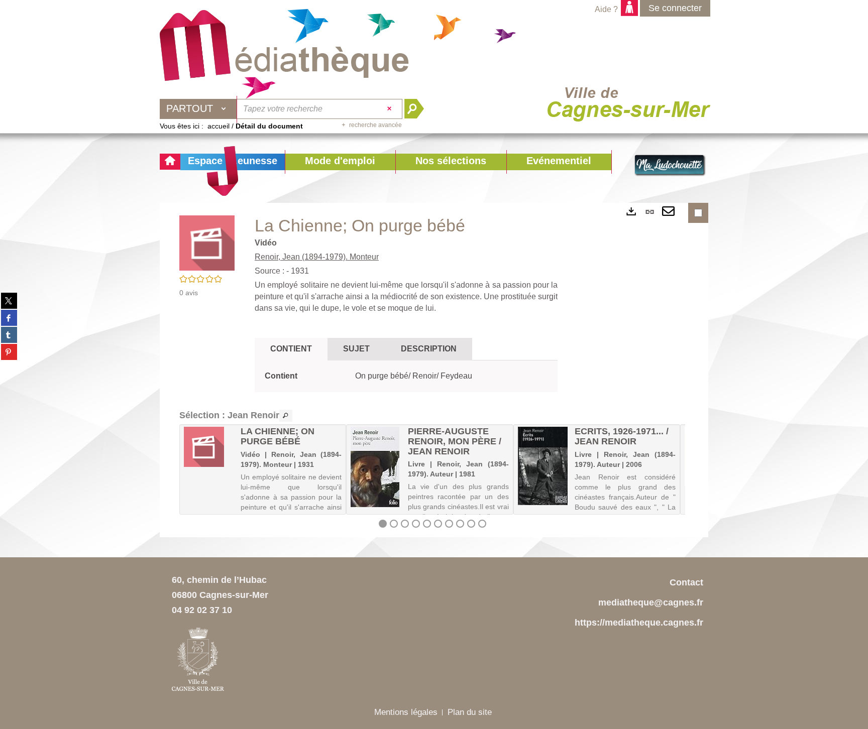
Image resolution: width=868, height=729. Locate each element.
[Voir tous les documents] (285, 416)
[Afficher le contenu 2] (394, 524)
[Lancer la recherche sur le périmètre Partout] (418, 109)
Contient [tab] (291, 348)
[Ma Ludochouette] (284, 45)
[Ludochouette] (670, 166)
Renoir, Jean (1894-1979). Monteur (317, 257)
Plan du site (470, 712)
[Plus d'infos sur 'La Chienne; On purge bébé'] (209, 447)
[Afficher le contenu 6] (438, 524)
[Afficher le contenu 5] (427, 524)
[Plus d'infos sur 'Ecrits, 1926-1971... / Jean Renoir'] (543, 466)
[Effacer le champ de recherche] (390, 109)
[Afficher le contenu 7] (449, 524)
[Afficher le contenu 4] (416, 524)
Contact (686, 582)
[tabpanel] (406, 376)
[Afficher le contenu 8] (460, 524)
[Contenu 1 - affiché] (383, 524)
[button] (340, 162)
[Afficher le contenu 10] (482, 524)
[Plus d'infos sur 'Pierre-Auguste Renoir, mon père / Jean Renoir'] (375, 467)
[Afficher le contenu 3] (405, 524)
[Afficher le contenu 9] (471, 524)
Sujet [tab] (356, 348)
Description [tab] (429, 348)
